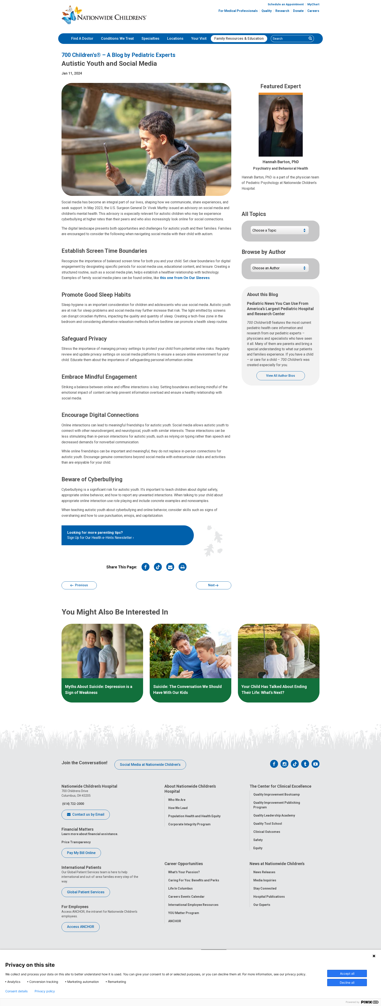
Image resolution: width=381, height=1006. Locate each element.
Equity (257, 848)
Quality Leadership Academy (274, 815)
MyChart (313, 4)
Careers (313, 10)
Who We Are (176, 800)
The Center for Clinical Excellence (280, 786)
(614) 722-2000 (73, 804)
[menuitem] (82, 38)
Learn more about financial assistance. (90, 834)
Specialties (150, 38)
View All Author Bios (280, 375)
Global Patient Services (86, 892)
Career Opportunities (183, 863)
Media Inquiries (264, 880)
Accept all (347, 973)
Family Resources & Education (239, 38)
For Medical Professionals (238, 10)
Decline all (347, 982)
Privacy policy (45, 991)
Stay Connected (264, 888)
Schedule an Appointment (286, 4)
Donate (298, 10)
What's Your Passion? (184, 872)
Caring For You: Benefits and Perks (193, 880)
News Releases (264, 872)
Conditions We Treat (117, 38)
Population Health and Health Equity (194, 816)
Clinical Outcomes (266, 832)
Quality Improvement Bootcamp (276, 794)
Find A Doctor (82, 38)
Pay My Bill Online (81, 853)
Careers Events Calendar (186, 896)
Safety (258, 840)
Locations (175, 38)
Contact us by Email (87, 814)
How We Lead (178, 808)
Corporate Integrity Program (189, 824)
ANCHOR (174, 921)
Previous (81, 585)
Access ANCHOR (80, 927)
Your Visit (199, 38)
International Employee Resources (193, 905)
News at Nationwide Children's (277, 863)
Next (211, 585)
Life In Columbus (180, 888)
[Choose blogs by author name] (279, 270)
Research (282, 10)
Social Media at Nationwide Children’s (150, 764)
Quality (266, 10)
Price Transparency (76, 842)
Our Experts (261, 905)
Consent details (16, 991)
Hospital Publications (269, 896)
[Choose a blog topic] (279, 232)
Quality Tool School (267, 823)
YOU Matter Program (183, 913)
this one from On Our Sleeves (185, 278)
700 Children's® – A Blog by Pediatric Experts (118, 55)
